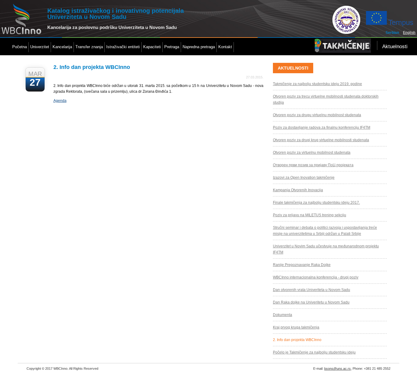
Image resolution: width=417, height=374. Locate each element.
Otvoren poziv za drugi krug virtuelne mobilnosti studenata (321, 140)
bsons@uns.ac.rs (337, 368)
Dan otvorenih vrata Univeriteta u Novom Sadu (311, 290)
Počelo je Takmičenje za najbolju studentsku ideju (314, 352)
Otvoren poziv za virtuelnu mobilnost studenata (311, 152)
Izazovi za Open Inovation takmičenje (304, 177)
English (409, 33)
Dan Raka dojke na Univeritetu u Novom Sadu (311, 302)
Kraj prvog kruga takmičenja (296, 327)
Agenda (60, 101)
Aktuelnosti (395, 46)
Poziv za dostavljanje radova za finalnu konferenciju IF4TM (321, 127)
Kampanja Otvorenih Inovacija (298, 190)
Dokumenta (282, 315)
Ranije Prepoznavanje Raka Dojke (302, 265)
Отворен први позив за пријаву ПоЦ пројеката (313, 165)
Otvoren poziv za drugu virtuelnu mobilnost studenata (317, 115)
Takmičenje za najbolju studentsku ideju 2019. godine (317, 84)
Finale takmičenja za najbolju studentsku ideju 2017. (316, 202)
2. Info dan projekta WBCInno (297, 340)
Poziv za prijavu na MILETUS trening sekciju (309, 215)
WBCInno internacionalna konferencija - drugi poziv (315, 277)
